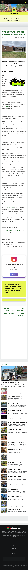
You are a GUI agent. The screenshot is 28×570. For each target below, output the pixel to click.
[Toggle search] (23, 2)
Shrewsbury (15, 225)
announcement (9, 207)
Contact (14, 551)
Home (14, 543)
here (11, 246)
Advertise (14, 548)
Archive (14, 553)
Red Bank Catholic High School (11, 230)
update (7, 106)
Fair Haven (6, 225)
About (14, 545)
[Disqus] (14, 338)
